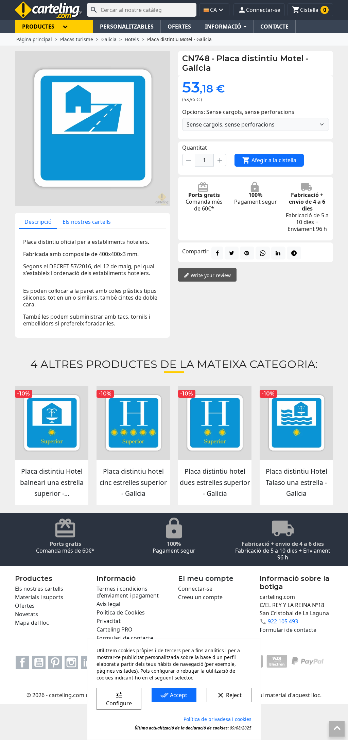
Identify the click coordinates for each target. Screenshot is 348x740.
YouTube (39, 662)
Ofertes (25, 605)
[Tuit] (232, 253)
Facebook (22, 662)
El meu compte (205, 578)
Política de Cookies (121, 612)
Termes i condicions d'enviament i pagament (128, 592)
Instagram (71, 662)
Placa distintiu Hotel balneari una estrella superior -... (52, 482)
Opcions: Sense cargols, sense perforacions (238, 111)
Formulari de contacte (125, 638)
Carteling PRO (115, 629)
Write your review (210, 275)
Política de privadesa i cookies (217, 719)
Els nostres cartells (87, 221)
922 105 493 (283, 621)
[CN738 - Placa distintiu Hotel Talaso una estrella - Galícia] (296, 423)
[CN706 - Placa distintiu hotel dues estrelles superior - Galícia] (214, 423)
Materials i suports (39, 597)
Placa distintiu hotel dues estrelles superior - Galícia (215, 482)
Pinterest (55, 662)
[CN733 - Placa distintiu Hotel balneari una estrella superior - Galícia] (51, 423)
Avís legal (108, 604)
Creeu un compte (200, 597)
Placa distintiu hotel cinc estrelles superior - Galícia (133, 482)
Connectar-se (195, 588)
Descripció (38, 221)
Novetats (26, 614)
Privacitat (109, 621)
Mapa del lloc (32, 622)
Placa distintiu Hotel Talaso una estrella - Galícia (296, 482)
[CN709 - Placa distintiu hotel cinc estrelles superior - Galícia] (133, 423)
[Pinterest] (247, 253)
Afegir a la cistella (269, 160)
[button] (259, 9)
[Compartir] (217, 253)
